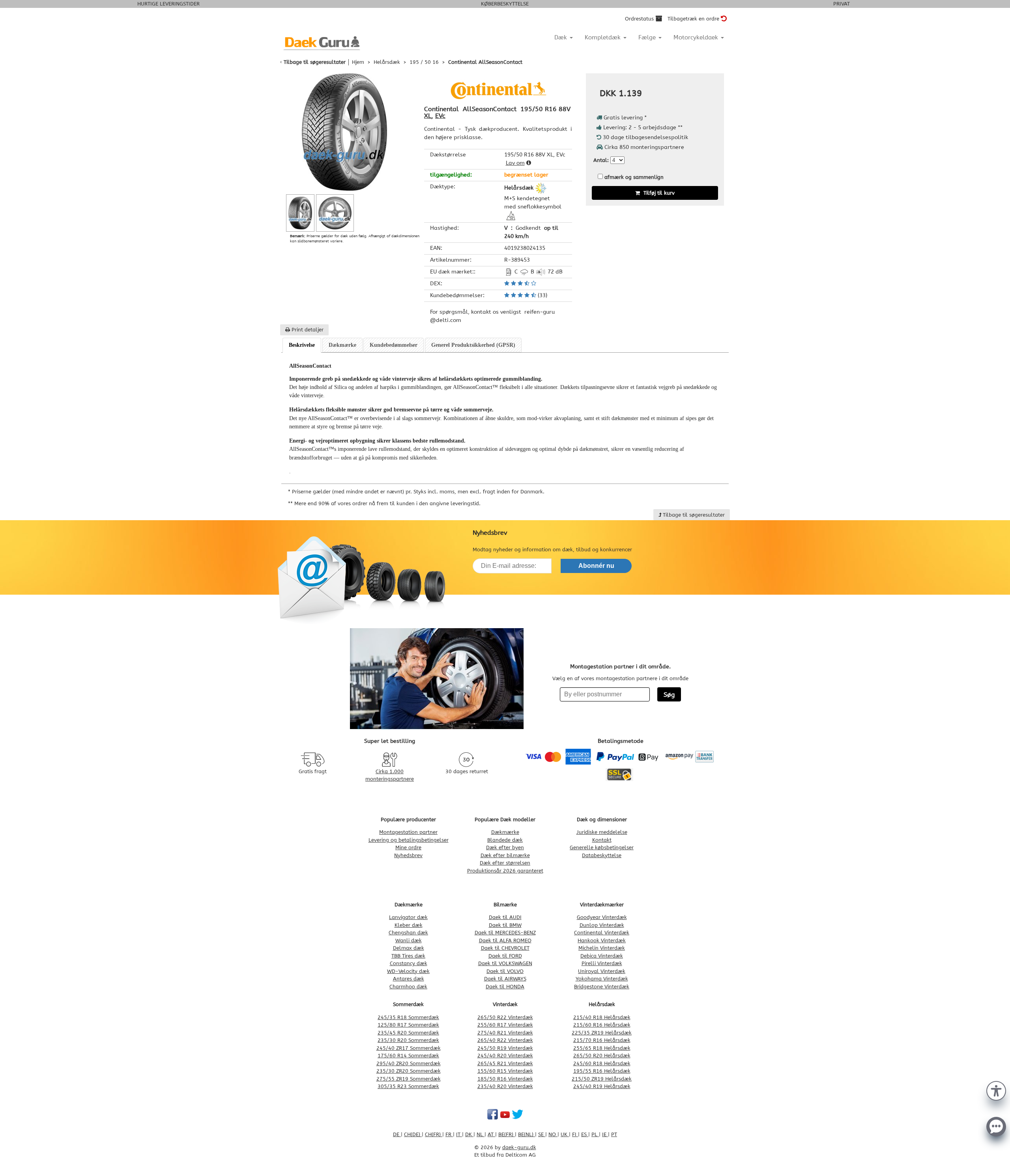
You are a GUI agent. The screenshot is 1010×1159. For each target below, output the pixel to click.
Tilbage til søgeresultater (315, 62)
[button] (996, 1090)
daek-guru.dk (519, 1147)
